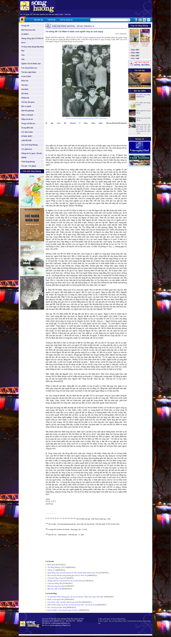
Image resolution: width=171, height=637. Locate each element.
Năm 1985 (135, 56)
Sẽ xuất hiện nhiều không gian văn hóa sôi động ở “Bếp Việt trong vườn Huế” (75, 597)
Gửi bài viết (51, 20)
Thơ (22, 59)
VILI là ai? (51, 570)
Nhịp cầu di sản (27, 119)
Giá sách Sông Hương (29, 145)
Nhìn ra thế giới (27, 115)
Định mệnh (51, 565)
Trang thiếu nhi (27, 128)
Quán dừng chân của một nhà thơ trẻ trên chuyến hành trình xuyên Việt (73, 573)
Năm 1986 (135, 59)
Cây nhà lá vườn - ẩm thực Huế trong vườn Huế (64, 602)
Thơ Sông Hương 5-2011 (56, 567)
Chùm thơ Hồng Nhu (55, 583)
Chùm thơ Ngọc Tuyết (55, 578)
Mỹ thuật (24, 93)
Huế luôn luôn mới (28, 30)
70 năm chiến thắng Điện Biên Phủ (32, 49)
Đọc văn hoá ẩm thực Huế (56, 607)
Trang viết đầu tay (28, 123)
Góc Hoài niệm (27, 132)
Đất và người (26, 106)
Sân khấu (24, 89)
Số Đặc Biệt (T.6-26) (145, 45)
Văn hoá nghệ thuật (28, 72)
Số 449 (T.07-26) (134, 45)
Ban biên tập (38, 20)
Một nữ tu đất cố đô (54, 589)
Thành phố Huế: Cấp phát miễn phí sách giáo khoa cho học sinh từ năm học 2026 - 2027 (143, 129)
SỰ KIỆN (24, 34)
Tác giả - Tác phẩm (28, 166)
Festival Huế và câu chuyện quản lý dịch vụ (63, 610)
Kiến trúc (24, 81)
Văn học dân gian (27, 102)
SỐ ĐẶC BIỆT (26, 136)
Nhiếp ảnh (25, 98)
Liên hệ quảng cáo (66, 20)
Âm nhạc (24, 85)
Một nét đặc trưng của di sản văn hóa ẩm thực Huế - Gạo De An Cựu (71, 605)
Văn (22, 55)
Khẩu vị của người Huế (55, 599)
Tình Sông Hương (28, 162)
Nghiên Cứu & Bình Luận (31, 64)
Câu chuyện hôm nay (29, 68)
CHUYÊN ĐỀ (26, 140)
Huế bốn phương (27, 111)
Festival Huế (26, 76)
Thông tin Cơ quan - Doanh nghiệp (31, 155)
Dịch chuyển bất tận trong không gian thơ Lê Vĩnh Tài (67, 575)
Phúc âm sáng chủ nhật (55, 586)
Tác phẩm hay (26, 149)
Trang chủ (25, 26)
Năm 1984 (135, 53)
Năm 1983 (135, 50)
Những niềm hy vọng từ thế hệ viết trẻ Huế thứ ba (65, 581)
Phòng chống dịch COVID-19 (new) (32, 40)
